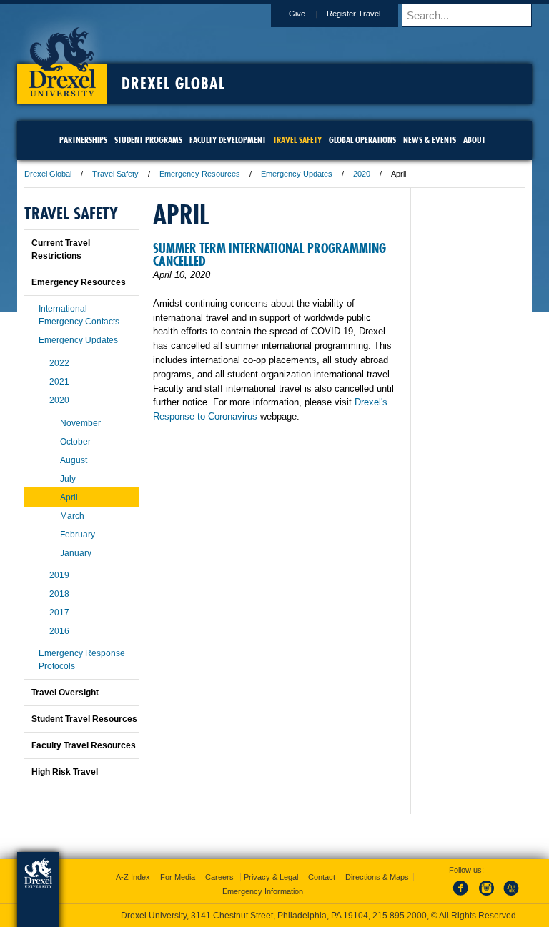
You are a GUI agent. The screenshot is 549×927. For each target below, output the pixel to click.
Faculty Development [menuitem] (227, 139)
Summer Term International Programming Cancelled (269, 254)
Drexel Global (173, 84)
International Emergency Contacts (79, 315)
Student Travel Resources (84, 719)
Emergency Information (262, 891)
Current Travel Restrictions (60, 249)
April (69, 497)
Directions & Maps (377, 877)
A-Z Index (133, 877)
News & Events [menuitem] (429, 139)
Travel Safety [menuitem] (297, 139)
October (75, 442)
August (73, 460)
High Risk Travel (64, 772)
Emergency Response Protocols (82, 659)
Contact (321, 877)
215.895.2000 (399, 916)
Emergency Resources (199, 173)
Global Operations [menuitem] (362, 139)
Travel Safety (115, 173)
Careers (219, 877)
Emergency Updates (296, 173)
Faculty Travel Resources (83, 745)
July (68, 479)
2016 (59, 631)
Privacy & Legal (271, 877)
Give (297, 13)
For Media (177, 877)
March (72, 516)
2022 (59, 363)
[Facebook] (463, 896)
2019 (59, 575)
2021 (59, 382)
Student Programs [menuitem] (148, 139)
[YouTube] (510, 896)
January (76, 553)
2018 (59, 594)
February (77, 535)
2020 (361, 173)
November (80, 423)
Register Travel (353, 13)
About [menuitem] (474, 139)
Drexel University (62, 57)
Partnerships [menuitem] (83, 139)
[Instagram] (487, 896)
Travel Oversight (65, 693)
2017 (59, 613)
